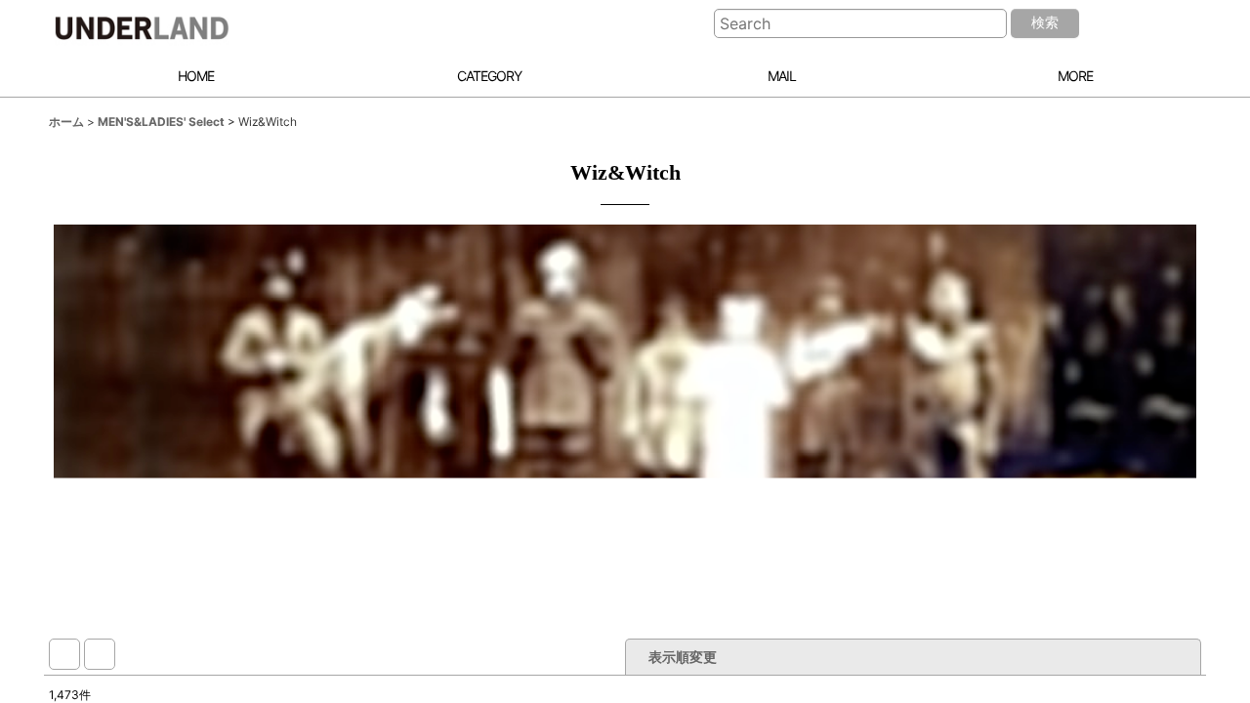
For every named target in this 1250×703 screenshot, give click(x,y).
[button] (1064, 77)
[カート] (1173, 24)
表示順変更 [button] (682, 656)
